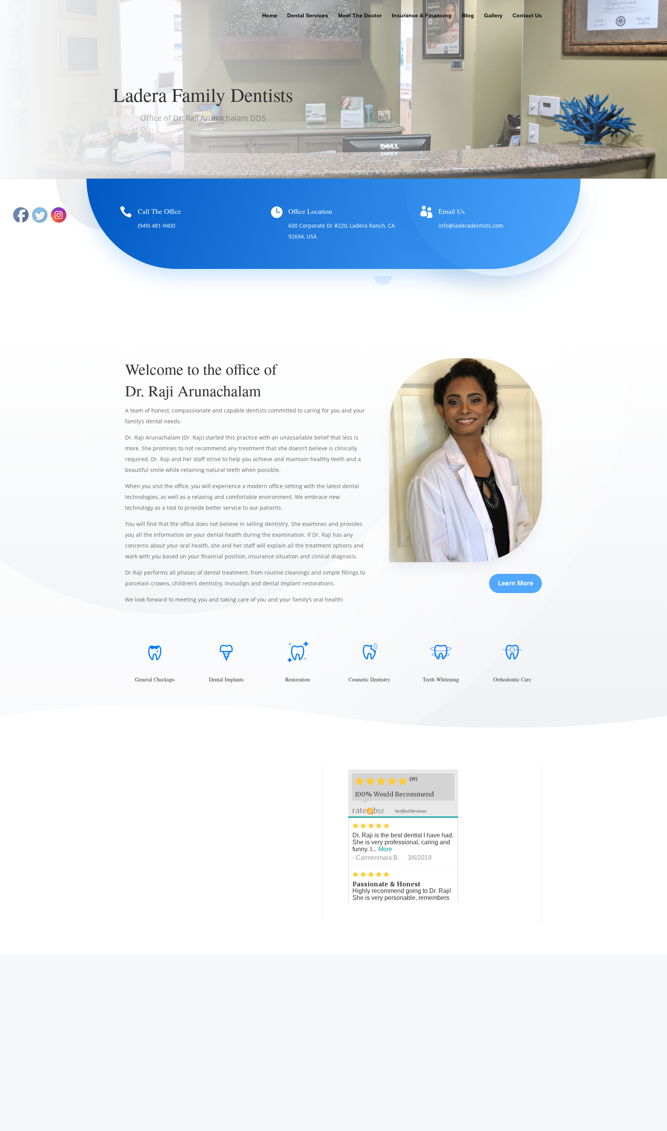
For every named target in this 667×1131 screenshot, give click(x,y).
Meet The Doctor (360, 16)
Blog (468, 16)
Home (269, 16)
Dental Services (307, 16)
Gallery (493, 16)
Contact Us (527, 16)
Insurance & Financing (422, 16)
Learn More (515, 583)
